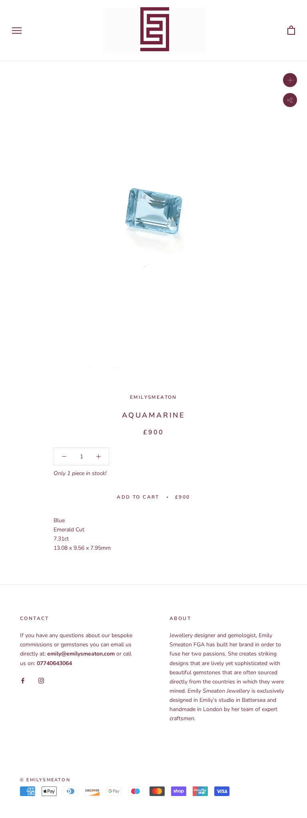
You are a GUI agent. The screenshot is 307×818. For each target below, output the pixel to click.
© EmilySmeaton (45, 780)
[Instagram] (41, 680)
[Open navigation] (17, 30)
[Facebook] (23, 680)
